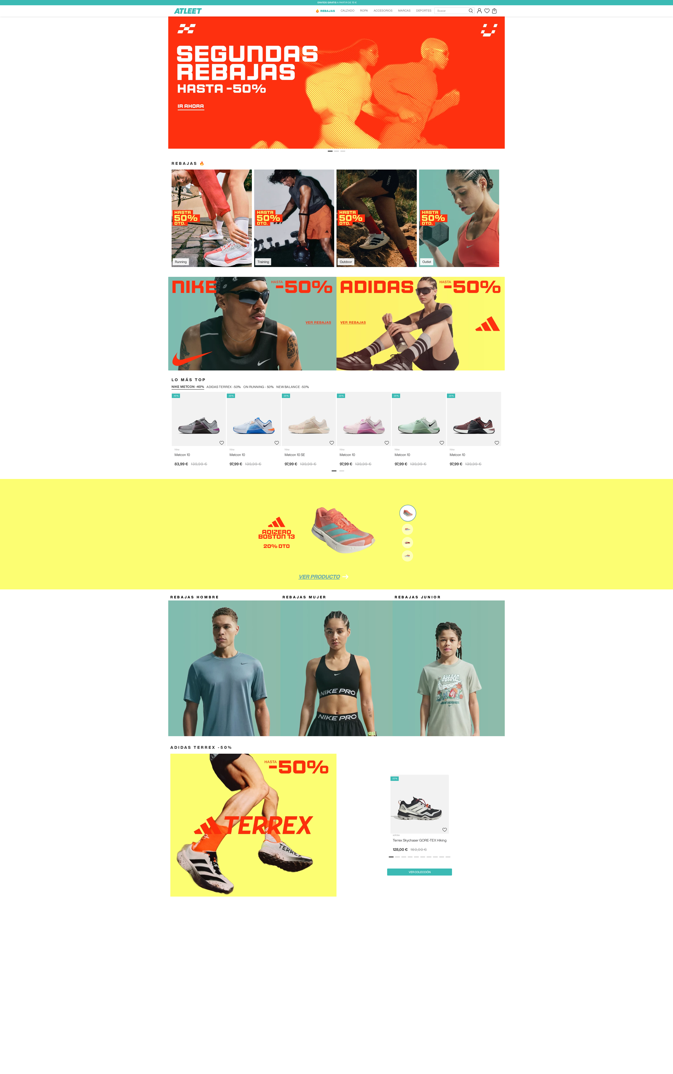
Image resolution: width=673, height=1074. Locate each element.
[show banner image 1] (334, 470)
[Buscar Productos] (471, 11)
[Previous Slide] (344, 815)
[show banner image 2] (341, 470)
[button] (325, 10)
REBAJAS (327, 10)
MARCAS (404, 10)
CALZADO (348, 10)
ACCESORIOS (383, 10)
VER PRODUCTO (319, 576)
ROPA (364, 10)
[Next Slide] (494, 815)
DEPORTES (424, 10)
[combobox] (454, 10)
